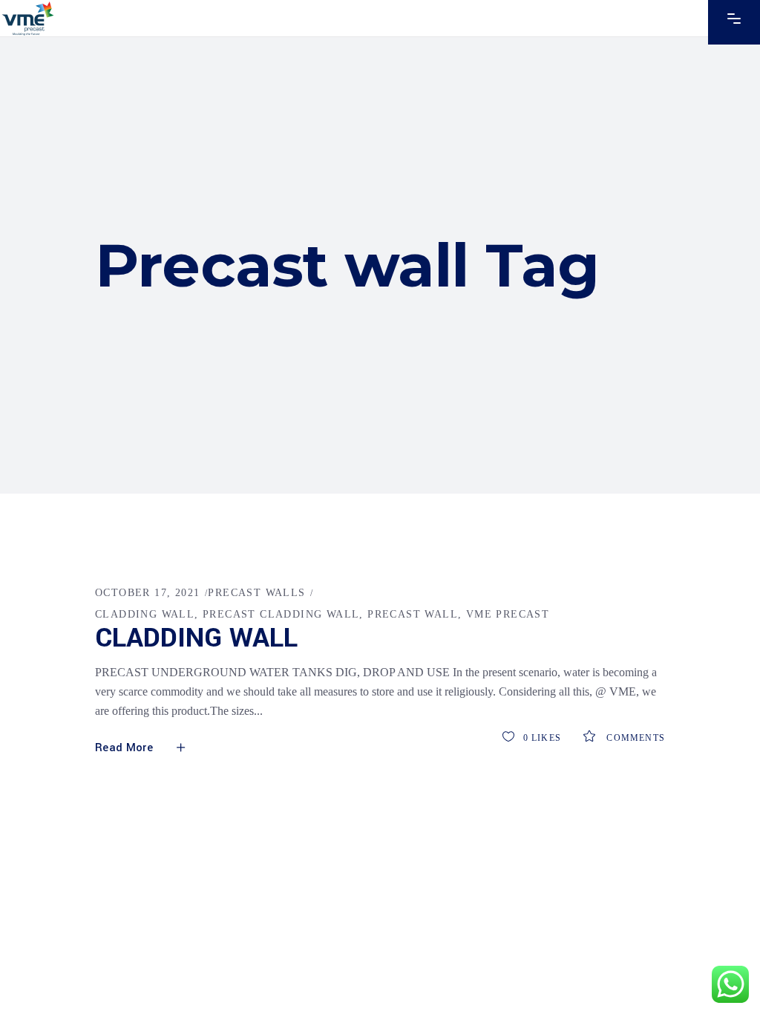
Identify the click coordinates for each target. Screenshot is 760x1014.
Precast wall (412, 614)
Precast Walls (256, 592)
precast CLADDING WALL (281, 614)
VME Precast (507, 614)
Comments (634, 738)
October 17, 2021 (147, 592)
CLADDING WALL (144, 614)
